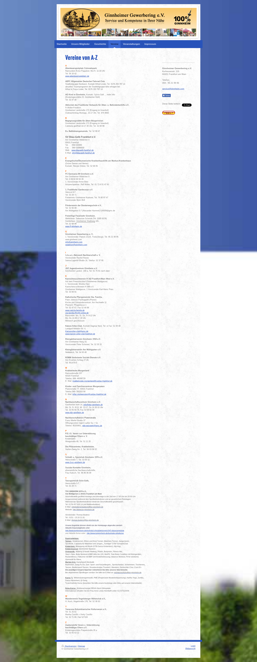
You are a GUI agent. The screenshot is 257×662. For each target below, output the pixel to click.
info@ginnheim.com (73, 242)
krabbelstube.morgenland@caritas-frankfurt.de (92, 381)
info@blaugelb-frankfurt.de (83, 153)
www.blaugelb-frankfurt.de (83, 150)
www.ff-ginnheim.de (73, 226)
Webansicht (190, 649)
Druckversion (70, 646)
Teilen (167, 95)
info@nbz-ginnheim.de (93, 405)
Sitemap (81, 646)
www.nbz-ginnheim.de (74, 413)
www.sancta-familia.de (74, 310)
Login (193, 646)
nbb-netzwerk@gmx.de (92, 426)
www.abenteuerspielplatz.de (77, 76)
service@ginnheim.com (173, 88)
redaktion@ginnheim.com (76, 245)
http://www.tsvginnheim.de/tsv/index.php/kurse (105, 533)
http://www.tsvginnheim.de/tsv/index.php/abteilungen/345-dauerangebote (94, 531)
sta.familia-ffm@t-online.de (76, 313)
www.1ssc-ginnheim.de (75, 462)
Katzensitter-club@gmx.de (76, 331)
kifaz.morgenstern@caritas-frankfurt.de (89, 394)
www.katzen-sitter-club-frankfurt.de (80, 334)
